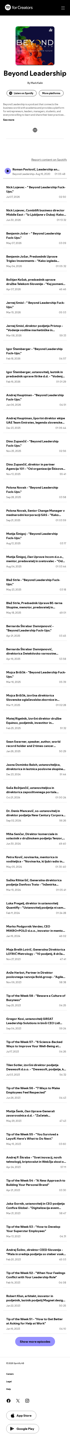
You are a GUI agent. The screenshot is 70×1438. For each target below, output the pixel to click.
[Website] (35, 130)
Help (8, 1389)
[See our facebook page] (8, 1400)
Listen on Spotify (23, 93)
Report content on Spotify (49, 159)
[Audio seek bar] (35, 178)
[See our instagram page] (27, 1400)
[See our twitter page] (18, 1400)
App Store (24, 1415)
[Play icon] (8, 171)
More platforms (51, 93)
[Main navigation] (63, 8)
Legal (9, 1381)
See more (8, 120)
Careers (10, 1374)
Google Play (25, 1429)
